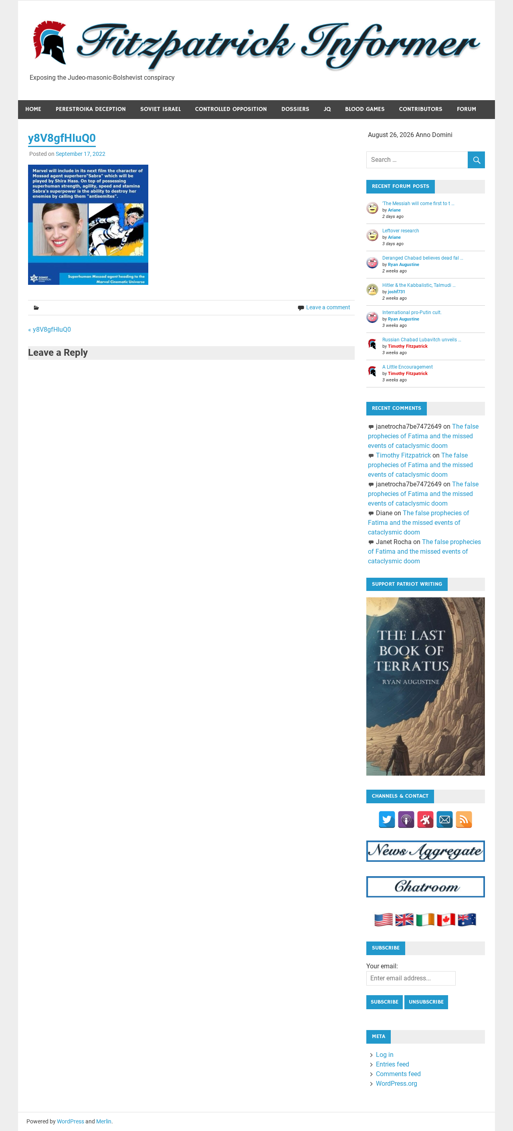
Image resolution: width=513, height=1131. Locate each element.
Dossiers (295, 109)
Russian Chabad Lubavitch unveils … (421, 340)
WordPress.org (396, 1083)
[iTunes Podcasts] (406, 819)
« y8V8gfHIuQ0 (49, 329)
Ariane (394, 210)
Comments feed (398, 1074)
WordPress (70, 1121)
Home (33, 109)
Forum (466, 109)
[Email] (444, 819)
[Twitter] (387, 819)
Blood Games (365, 109)
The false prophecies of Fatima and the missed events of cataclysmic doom (423, 436)
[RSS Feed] (464, 819)
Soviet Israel (160, 109)
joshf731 (396, 291)
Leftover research (400, 231)
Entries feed (392, 1064)
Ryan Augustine (403, 264)
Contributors (420, 109)
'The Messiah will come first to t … (418, 203)
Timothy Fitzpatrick (408, 346)
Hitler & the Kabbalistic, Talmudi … (419, 285)
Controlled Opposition (231, 109)
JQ (327, 109)
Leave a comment (328, 307)
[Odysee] (425, 819)
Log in (385, 1054)
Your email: (382, 966)
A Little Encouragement (407, 367)
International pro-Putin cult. (412, 312)
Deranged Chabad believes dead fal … (422, 258)
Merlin (103, 1121)
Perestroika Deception (91, 109)
